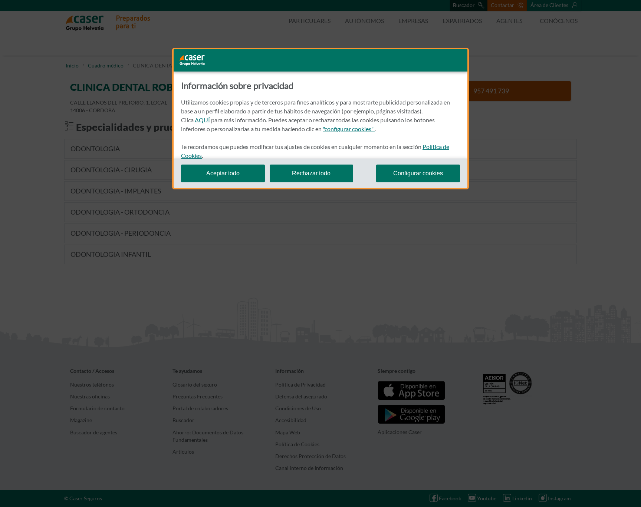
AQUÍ (202, 119)
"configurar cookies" (349, 128)
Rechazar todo (311, 173)
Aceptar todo (223, 173)
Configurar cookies (418, 173)
